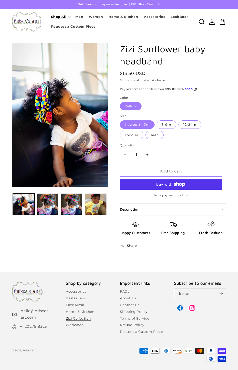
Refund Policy (132, 325)
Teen (154, 135)
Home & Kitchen (80, 312)
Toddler (132, 135)
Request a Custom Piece (141, 332)
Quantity (127, 145)
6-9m (166, 124)
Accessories (76, 291)
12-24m (189, 124)
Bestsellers (75, 298)
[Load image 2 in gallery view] (47, 204)
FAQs (124, 291)
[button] (60, 17)
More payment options (171, 195)
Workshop (75, 325)
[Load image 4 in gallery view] (95, 204)
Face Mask (75, 305)
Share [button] (132, 246)
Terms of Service (134, 318)
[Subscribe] (221, 293)
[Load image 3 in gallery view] (72, 204)
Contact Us (129, 305)
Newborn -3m (137, 124)
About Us (128, 298)
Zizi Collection (78, 318)
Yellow (131, 106)
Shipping (127, 80)
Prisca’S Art (31, 350)
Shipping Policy (134, 312)
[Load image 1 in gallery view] (23, 204)
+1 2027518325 (33, 326)
